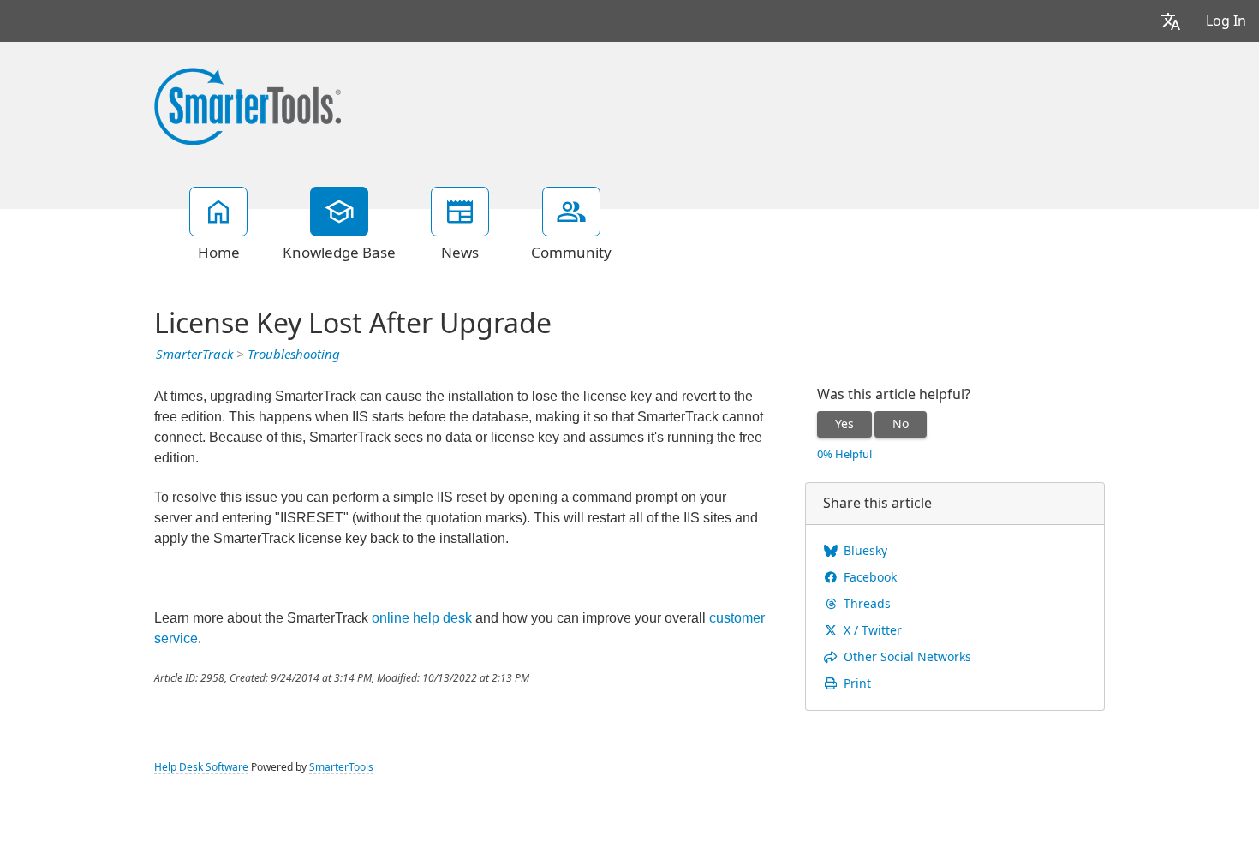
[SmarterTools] (247, 104)
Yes (844, 424)
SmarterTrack (194, 354)
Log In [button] (1226, 21)
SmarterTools (341, 767)
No (900, 424)
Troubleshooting (294, 354)
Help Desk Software (201, 767)
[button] (1170, 21)
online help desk (422, 618)
